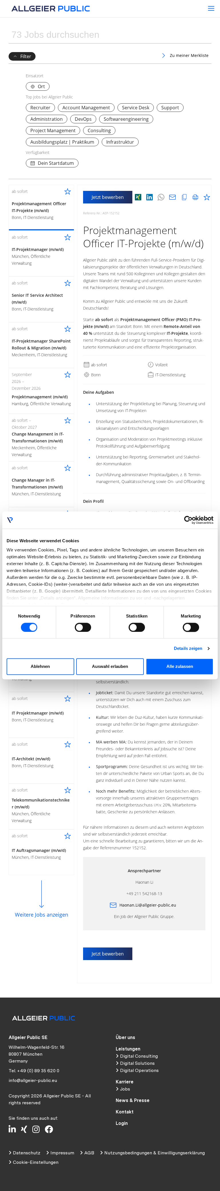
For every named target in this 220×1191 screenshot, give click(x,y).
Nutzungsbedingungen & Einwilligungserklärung (154, 1153)
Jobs (125, 1089)
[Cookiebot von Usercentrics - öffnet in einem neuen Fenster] (188, 520)
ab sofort (98, 364)
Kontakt (124, 1112)
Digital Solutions (137, 1063)
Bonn (95, 374)
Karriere (124, 1082)
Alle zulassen (179, 666)
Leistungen (128, 1049)
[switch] (83, 627)
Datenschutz (26, 1153)
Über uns (125, 1037)
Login (122, 1123)
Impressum (62, 1153)
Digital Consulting (139, 1056)
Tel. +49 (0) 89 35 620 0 (34, 1070)
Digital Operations (139, 1070)
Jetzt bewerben (108, 197)
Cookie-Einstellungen (35, 1162)
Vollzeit (161, 364)
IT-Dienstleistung (169, 374)
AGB (89, 1153)
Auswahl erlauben (110, 666)
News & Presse (133, 1100)
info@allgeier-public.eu (33, 1080)
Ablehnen (40, 666)
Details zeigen (188, 648)
